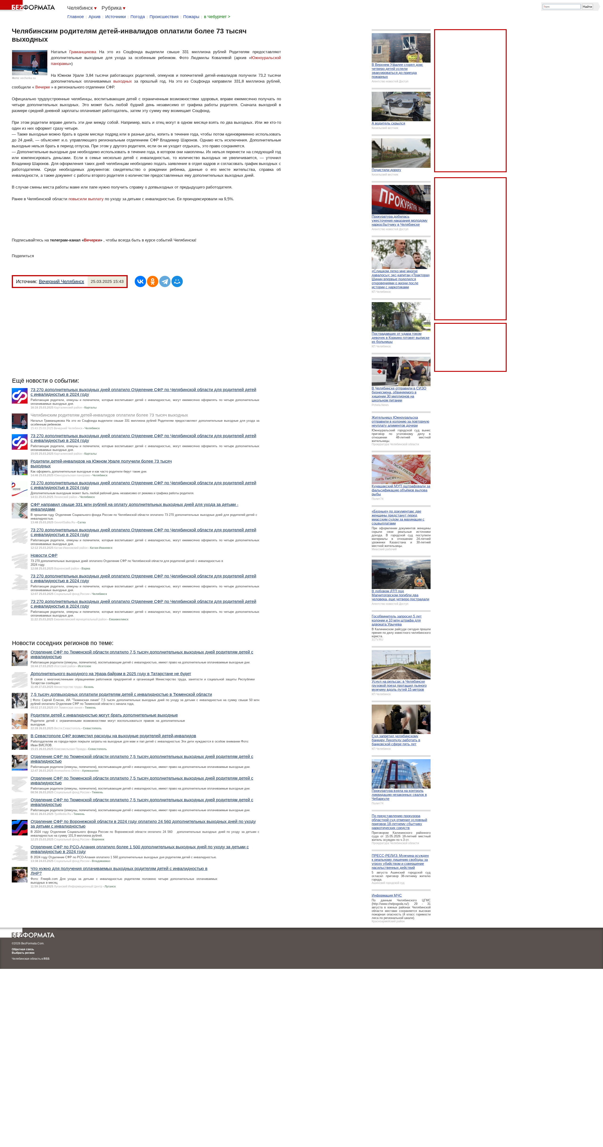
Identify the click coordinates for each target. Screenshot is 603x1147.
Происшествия (164, 16)
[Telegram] (165, 281)
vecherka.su (28, 78)
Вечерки (92, 240)
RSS (46, 958)
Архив (95, 16)
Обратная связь (23, 949)
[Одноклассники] (152, 281)
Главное (75, 16)
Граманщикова (82, 52)
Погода (137, 16)
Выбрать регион (23, 952)
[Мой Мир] (177, 281)
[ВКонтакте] (140, 281)
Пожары (191, 16)
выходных (122, 81)
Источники (115, 16)
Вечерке (42, 87)
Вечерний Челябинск (61, 281)
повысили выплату (86, 199)
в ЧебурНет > (217, 16)
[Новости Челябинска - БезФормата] (28, 6)
